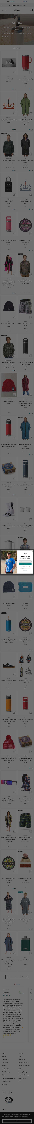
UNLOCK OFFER (25, 564)
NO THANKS (25, 570)
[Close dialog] (32, 551)
